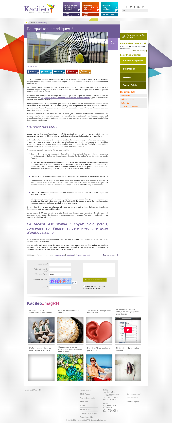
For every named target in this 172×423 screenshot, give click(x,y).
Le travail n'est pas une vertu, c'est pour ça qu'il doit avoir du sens (127, 311)
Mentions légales (133, 402)
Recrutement (128, 99)
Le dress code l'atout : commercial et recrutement (40, 311)
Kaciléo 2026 (72, 420)
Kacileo (43, 303)
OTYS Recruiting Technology (96, 420)
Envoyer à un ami (83, 255)
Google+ (127, 7)
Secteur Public (130, 85)
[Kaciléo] (40, 8)
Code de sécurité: (40, 279)
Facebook (134, 7)
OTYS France (85, 394)
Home (33, 23)
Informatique (129, 69)
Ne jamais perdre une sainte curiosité (127, 349)
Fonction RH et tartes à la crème (68, 311)
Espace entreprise (71, 14)
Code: (45, 287)
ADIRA (82, 406)
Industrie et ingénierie (133, 61)
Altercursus (84, 402)
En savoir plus (109, 14)
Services (127, 77)
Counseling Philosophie (88, 413)
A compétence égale (87, 398)
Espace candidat (90, 14)
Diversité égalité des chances (90, 7)
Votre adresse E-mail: (41, 270)
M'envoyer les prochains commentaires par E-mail (94, 287)
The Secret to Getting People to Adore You (99, 311)
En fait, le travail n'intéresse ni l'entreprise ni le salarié (40, 349)
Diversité (126, 96)
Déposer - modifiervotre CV (136, 36)
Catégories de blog (86, 417)
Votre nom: (43, 264)
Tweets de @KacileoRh (32, 390)
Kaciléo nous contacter (109, 7)
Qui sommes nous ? (134, 394)
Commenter (60, 255)
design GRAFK (85, 409)
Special (126, 103)
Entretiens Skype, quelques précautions (98, 349)
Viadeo (143, 7)
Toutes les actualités (131, 107)
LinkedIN (138, 7)
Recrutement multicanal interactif (71, 7)
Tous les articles (109, 255)
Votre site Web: (42, 274)
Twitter (131, 7)
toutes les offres (138, 51)
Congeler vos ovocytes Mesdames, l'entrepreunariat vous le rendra (70, 349)
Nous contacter (132, 398)
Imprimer (70, 255)
